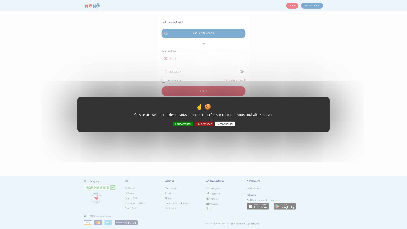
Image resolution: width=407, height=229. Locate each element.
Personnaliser (225, 123)
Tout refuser (204, 123)
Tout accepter (183, 123)
